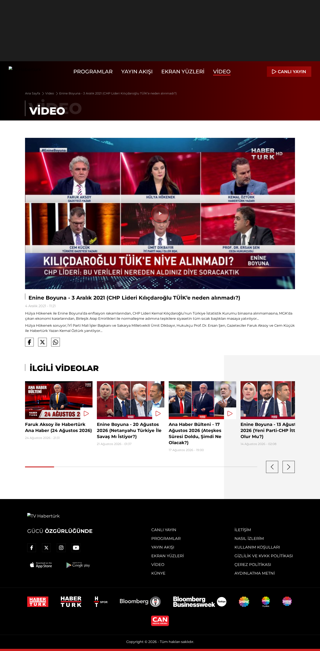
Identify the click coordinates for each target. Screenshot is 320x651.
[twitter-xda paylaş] (42, 342)
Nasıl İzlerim (249, 538)
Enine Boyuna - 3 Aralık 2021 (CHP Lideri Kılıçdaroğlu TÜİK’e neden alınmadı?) (118, 93)
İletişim (242, 529)
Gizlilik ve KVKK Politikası (263, 556)
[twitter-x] (46, 547)
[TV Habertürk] (25, 71)
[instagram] (61, 547)
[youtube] (76, 547)
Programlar (93, 71)
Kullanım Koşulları (257, 547)
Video (222, 71)
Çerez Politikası (252, 564)
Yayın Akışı (137, 71)
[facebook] (31, 547)
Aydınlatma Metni (254, 573)
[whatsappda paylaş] (55, 342)
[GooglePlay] (78, 565)
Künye (158, 573)
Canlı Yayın (163, 529)
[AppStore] (41, 565)
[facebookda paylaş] (29, 342)
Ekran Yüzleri (182, 71)
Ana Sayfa (33, 93)
